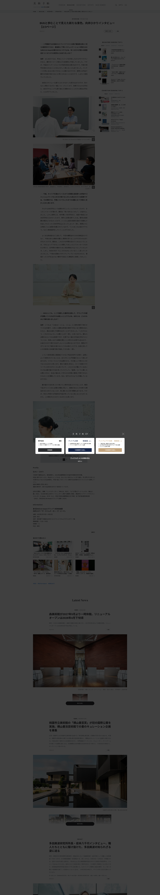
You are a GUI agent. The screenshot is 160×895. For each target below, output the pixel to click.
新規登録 (50, 450)
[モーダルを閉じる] (123, 434)
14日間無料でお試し (80, 450)
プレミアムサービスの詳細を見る (80, 458)
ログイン (80, 461)
